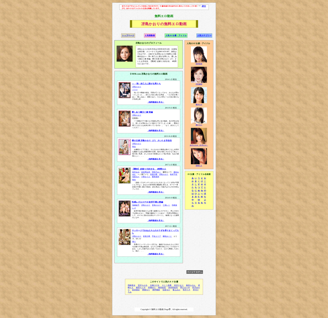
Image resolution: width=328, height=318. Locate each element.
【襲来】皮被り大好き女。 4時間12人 (149, 169)
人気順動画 (150, 35)
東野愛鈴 (156, 290)
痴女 (134, 180)
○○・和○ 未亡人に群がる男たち (146, 84)
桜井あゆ (135, 172)
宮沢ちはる (142, 285)
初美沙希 (153, 174)
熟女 (134, 147)
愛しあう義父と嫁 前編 (142, 112)
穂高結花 (162, 287)
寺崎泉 (174, 205)
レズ (134, 208)
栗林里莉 (155, 177)
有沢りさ (186, 290)
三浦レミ (166, 205)
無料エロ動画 (164, 16)
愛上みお (176, 290)
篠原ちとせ (141, 287)
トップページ (128, 35)
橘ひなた (199, 125)
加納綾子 (135, 205)
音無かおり (156, 205)
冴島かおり (136, 87)
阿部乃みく (156, 172)
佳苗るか (135, 177)
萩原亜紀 (136, 290)
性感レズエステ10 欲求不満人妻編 (147, 202)
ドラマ (135, 90)
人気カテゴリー (204, 35)
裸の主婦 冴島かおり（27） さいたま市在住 (152, 140)
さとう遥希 (167, 285)
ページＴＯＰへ (194, 272)
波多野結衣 (145, 172)
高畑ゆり (152, 287)
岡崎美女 (131, 285)
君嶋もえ (199, 166)
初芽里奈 (199, 64)
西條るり (146, 290)
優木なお (199, 104)
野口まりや (185, 287)
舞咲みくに (167, 236)
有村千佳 (173, 174)
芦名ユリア (156, 236)
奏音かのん (191, 285)
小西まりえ (145, 177)
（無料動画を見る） (155, 102)
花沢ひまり (179, 285)
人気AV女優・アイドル (176, 35)
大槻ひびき (155, 285)
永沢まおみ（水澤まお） (199, 145)
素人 (134, 242)
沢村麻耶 (199, 84)
